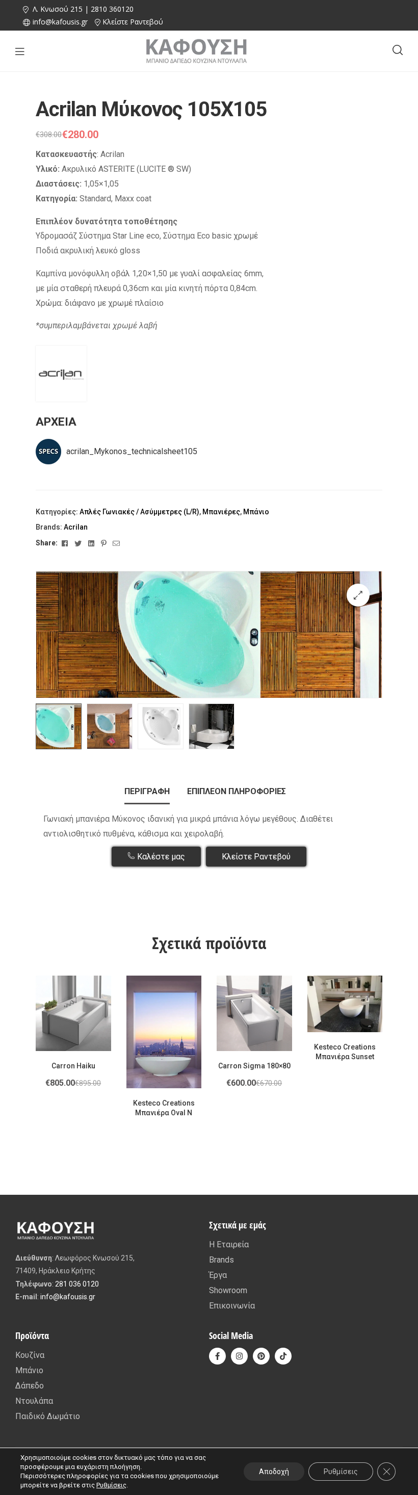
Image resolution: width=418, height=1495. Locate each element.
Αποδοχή (274, 1471)
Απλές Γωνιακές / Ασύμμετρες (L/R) (139, 512)
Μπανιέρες (221, 512)
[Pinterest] (261, 1356)
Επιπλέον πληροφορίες (236, 791)
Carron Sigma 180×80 (254, 1066)
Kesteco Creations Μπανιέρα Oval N (164, 1108)
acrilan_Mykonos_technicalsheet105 (131, 451)
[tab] (147, 791)
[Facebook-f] (217, 1356)
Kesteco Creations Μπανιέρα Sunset (345, 1052)
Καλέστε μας (160, 856)
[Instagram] (239, 1356)
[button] (358, 595)
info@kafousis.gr (67, 1297)
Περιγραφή (147, 791)
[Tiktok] (283, 1356)
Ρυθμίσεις (111, 1485)
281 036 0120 (77, 1284)
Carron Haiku (73, 1066)
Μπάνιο (256, 512)
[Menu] (19, 51)
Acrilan (76, 527)
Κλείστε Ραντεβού (132, 22)
